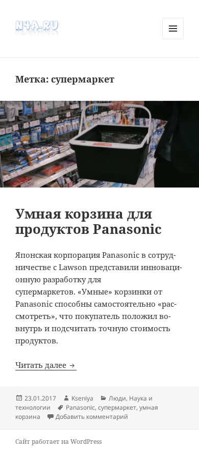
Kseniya (82, 398)
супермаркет (117, 407)
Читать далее (46, 365)
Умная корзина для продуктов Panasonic (88, 221)
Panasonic (80, 407)
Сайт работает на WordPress (58, 441)
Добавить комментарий (92, 416)
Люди (117, 398)
